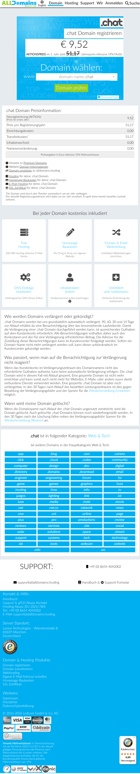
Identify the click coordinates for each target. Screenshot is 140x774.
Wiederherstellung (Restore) (23, 420)
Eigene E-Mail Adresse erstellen (25, 676)
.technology (119, 537)
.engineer (20, 477)
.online (86, 513)
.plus (20, 519)
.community (119, 459)
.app (21, 453)
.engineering (53, 477)
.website (119, 543)
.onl (53, 513)
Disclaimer (10, 702)
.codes (86, 459)
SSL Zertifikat (17, 187)
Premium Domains (35, 163)
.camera (119, 453)
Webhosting (11, 672)
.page (119, 513)
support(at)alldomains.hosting (38, 582)
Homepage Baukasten (22, 180)
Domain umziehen (20, 170)
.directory (20, 471)
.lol (119, 495)
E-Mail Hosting (18, 184)
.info (86, 489)
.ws (103, 549)
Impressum (10, 698)
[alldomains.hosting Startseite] (19, 3)
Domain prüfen (71, 88)
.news (119, 507)
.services (53, 525)
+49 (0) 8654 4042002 (104, 566)
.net (20, 507)
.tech (86, 537)
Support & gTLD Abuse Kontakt (25, 602)
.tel (20, 543)
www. (30, 76)
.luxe (20, 501)
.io (119, 489)
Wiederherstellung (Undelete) (109, 390)
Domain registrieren (16, 665)
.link (86, 495)
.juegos (21, 495)
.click (20, 459)
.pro (53, 519)
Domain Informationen (34, 166)
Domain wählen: (71, 67)
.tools (53, 543)
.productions (86, 519)
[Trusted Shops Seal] (10, 646)
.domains (53, 471)
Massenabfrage (109, 97)
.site (86, 525)
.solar (20, 531)
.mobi (86, 501)
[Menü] (134, 738)
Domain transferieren (18, 669)
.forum (86, 477)
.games (53, 483)
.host (119, 483)
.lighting (53, 495)
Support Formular (116, 582)
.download (86, 471)
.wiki (37, 549)
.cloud (53, 459)
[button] (113, 77)
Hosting (14, 176)
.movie (119, 501)
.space (86, 531)
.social (119, 525)
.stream (119, 531)
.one (21, 513)
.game (20, 483)
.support (20, 537)
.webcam (86, 543)
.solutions (53, 531)
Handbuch (89, 582)
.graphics (86, 483)
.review (119, 519)
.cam (86, 453)
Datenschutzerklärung (18, 705)
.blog (53, 453)
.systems (54, 537)
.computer (20, 465)
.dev (86, 465)
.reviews (20, 525)
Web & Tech (99, 436)
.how (53, 489)
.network (86, 507)
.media (53, 501)
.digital (119, 465)
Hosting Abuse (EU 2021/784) (24, 606)
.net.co (53, 507)
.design (54, 465)
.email (119, 471)
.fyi (119, 477)
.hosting (20, 489)
